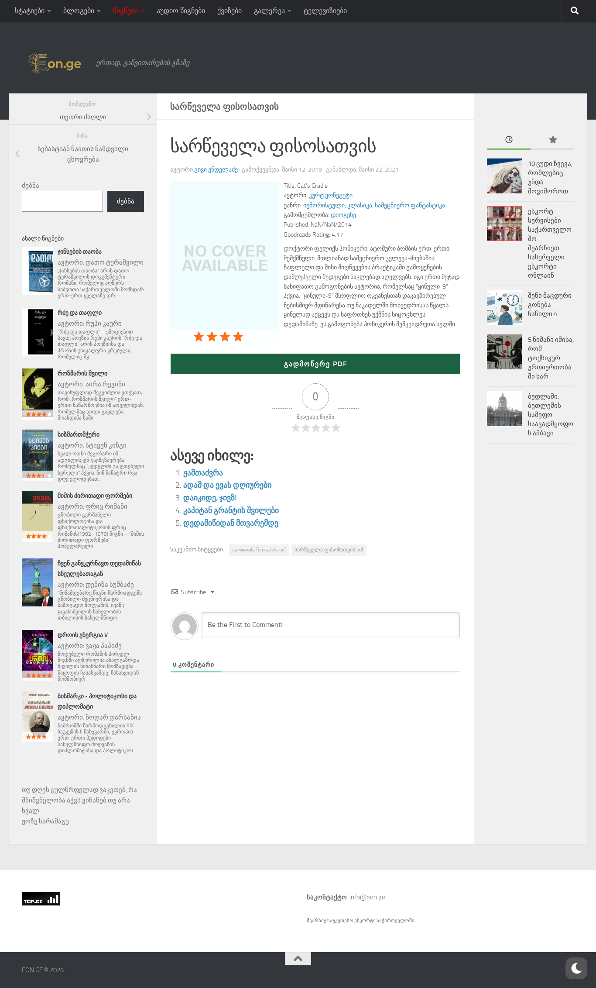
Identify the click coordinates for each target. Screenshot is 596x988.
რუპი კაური (104, 323)
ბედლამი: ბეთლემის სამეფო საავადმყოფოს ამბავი (550, 414)
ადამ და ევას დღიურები (227, 485)
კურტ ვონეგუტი (331, 195)
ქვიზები (229, 11)
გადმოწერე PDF (315, 364)
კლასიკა (359, 205)
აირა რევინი (105, 384)
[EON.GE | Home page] (54, 63)
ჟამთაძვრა (203, 473)
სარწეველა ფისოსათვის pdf (329, 550)
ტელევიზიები (325, 11)
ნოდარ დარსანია (113, 717)
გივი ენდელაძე (216, 169)
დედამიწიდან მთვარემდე (230, 523)
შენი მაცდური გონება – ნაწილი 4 (550, 305)
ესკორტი (365, 920)
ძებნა (30, 185)
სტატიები (30, 11)
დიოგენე (343, 215)
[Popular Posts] (552, 140)
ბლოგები (78, 11)
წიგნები (125, 11)
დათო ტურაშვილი (115, 262)
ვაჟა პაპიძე (104, 646)
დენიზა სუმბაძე (110, 585)
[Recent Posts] (509, 140)
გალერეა (269, 11)
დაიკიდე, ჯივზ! (210, 498)
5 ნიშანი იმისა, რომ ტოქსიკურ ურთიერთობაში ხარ (551, 358)
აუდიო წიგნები (181, 11)
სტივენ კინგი (106, 445)
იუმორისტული (324, 205)
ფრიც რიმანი (106, 506)
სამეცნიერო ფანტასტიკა (410, 205)
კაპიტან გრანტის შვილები (231, 510)
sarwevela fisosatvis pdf (259, 550)
